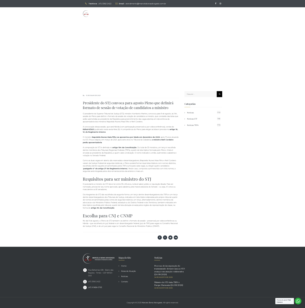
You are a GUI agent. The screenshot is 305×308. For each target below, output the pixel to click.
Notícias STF (192, 119)
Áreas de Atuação (187, 13)
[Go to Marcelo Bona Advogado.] (99, 48)
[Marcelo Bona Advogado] (93, 13)
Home (172, 13)
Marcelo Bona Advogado (152, 303)
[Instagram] (220, 3)
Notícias (203, 13)
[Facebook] (216, 3)
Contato (215, 13)
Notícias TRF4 (192, 125)
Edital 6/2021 (88, 129)
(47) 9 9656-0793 (95, 287)
